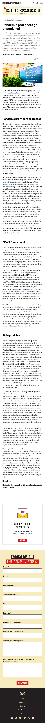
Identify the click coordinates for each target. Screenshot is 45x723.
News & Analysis (8, 20)
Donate (22, 706)
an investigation (8, 182)
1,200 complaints (14, 93)
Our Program (22, 710)
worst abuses (7, 214)
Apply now (22, 683)
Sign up (22, 540)
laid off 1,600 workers (12, 233)
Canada (19, 20)
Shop (22, 714)
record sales (6, 373)
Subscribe (22, 702)
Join (22, 698)
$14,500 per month (24, 291)
